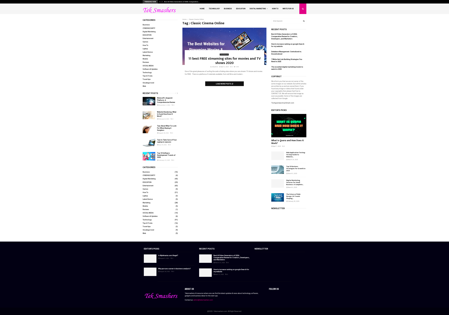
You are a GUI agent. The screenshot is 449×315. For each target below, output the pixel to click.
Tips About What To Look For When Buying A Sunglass (166, 128)
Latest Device (148, 52)
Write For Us (288, 9)
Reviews (146, 62)
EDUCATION (147, 35)
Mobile (145, 59)
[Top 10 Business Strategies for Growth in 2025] (277, 169)
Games (145, 42)
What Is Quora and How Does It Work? (287, 141)
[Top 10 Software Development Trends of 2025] (149, 156)
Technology (214, 9)
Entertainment (224, 54)
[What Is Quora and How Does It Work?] (288, 125)
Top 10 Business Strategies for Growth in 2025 (295, 168)
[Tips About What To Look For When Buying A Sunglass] (149, 129)
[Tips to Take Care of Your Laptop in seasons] (149, 143)
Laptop (145, 49)
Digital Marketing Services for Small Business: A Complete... (295, 182)
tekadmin (215, 67)
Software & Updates (150, 69)
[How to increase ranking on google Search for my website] (205, 272)
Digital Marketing (258, 9)
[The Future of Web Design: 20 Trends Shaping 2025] (277, 197)
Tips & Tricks (147, 76)
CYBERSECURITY (149, 28)
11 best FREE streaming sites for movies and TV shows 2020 (224, 61)
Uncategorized (148, 83)
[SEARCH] (303, 21)
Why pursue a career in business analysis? (174, 269)
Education (240, 9)
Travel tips (147, 79)
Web (144, 86)
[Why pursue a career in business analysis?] (150, 272)
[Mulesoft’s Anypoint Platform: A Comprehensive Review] (149, 101)
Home (202, 9)
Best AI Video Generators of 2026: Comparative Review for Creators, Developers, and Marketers (284, 36)
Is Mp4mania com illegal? (168, 255)
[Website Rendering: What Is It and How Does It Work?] (149, 115)
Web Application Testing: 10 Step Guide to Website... (295, 154)
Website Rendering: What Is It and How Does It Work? (166, 114)
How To (275, 9)
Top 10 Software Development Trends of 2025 (166, 155)
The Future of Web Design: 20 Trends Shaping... (293, 196)
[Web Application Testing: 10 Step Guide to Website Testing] (277, 156)
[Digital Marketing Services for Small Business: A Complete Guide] (277, 183)
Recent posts (150, 93)
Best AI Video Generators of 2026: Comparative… (181, 1)
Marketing (146, 55)
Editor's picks (151, 249)
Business (228, 9)
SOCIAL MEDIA (148, 66)
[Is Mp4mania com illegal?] (150, 258)
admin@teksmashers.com (203, 300)
